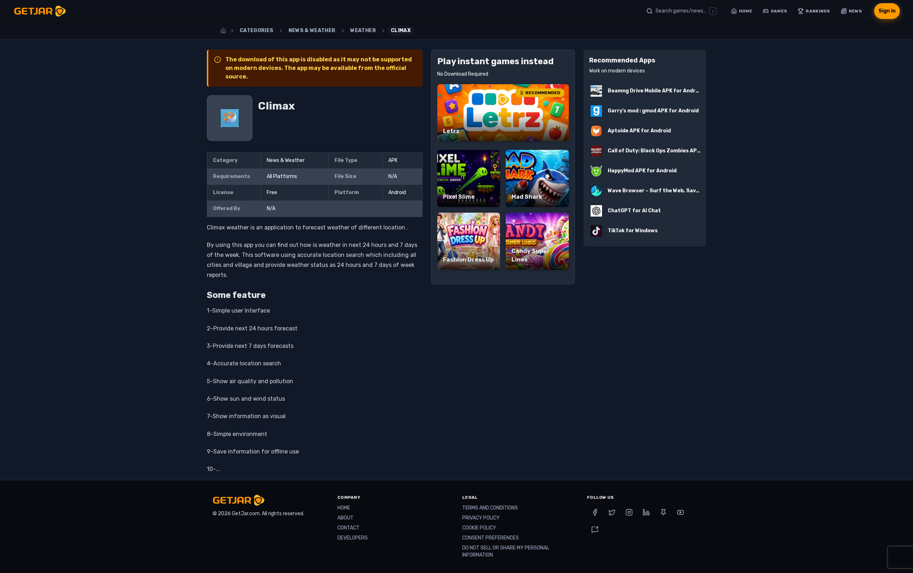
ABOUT (345, 518)
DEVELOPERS (352, 538)
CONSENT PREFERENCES (490, 538)
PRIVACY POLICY (481, 518)
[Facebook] (595, 512)
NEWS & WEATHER (312, 30)
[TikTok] (595, 529)
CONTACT (348, 528)
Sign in (887, 11)
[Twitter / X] (612, 512)
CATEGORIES (257, 30)
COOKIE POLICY (479, 528)
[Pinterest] (663, 512)
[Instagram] (629, 512)
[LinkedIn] (646, 512)
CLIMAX (401, 30)
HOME (343, 508)
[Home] (223, 31)
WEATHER (363, 30)
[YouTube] (680, 512)
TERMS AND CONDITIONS (490, 508)
